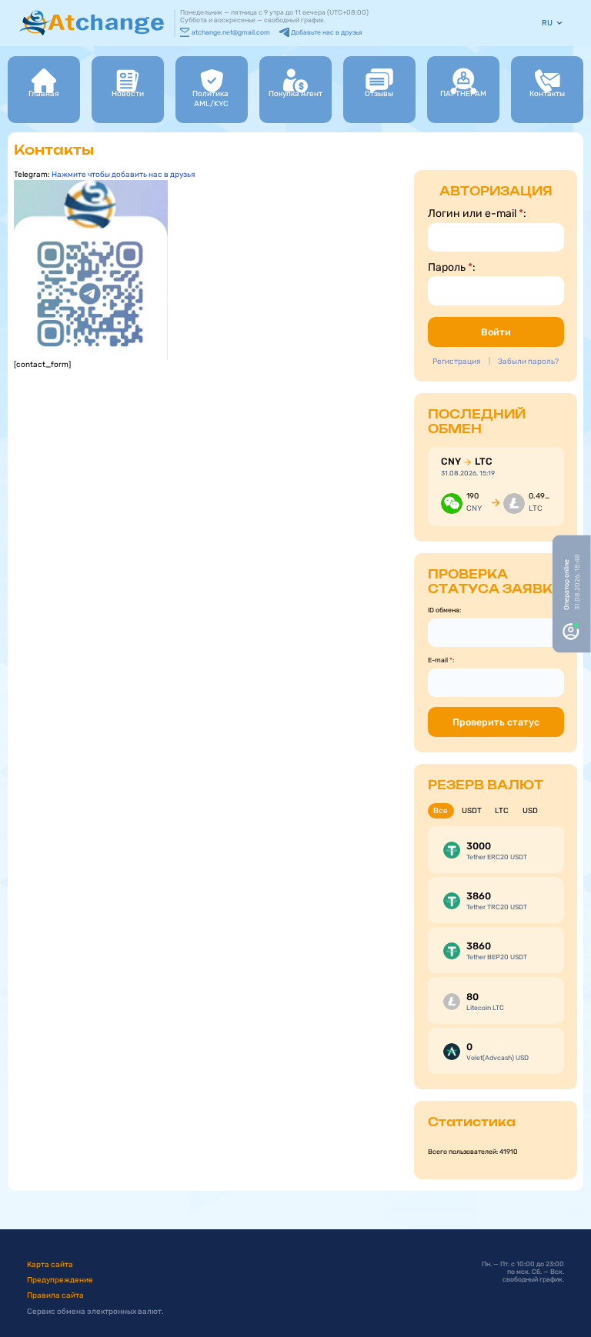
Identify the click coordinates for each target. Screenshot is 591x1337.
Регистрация (456, 361)
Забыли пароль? (528, 361)
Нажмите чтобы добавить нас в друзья (123, 174)
